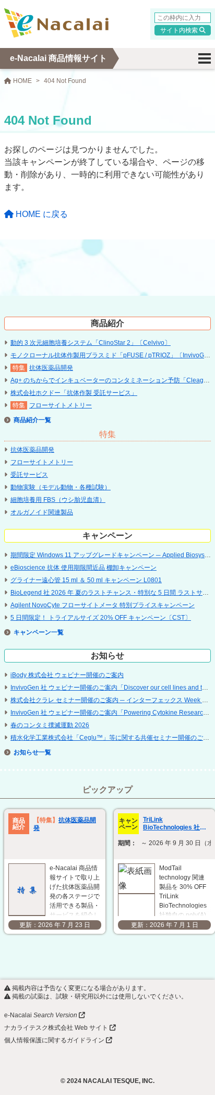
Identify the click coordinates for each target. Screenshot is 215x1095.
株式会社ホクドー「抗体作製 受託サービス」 (73, 392)
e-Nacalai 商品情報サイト (58, 58)
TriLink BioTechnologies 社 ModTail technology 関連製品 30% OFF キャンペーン (176, 824)
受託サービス (29, 474)
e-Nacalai (40, 1015)
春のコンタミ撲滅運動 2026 (49, 725)
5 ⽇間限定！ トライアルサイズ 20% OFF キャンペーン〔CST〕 (100, 617)
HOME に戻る (41, 214)
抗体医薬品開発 (51, 367)
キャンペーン (32, 632)
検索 (191, 30)
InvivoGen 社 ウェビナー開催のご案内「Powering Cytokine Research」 (111, 712)
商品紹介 (26, 420)
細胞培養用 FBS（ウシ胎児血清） (57, 499)
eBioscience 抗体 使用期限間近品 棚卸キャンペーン (83, 567)
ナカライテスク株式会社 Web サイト (56, 1027)
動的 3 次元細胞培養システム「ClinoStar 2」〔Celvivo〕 (90, 342)
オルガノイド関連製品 (41, 512)
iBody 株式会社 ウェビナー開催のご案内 (67, 675)
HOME (21, 81)
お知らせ (26, 752)
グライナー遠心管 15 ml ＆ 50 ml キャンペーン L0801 (86, 580)
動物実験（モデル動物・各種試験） (60, 487)
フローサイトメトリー (60, 405)
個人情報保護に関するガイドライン (54, 1040)
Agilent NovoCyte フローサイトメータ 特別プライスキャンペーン (102, 605)
